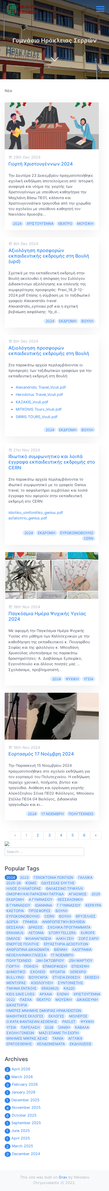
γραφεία (30, 922)
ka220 (69, 988)
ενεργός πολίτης (22, 944)
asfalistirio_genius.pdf (27, 518)
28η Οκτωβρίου (50, 960)
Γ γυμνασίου (69, 905)
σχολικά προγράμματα (69, 927)
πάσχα (26, 999)
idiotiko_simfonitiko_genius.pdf (35, 512)
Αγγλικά (75, 1038)
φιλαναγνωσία (38, 938)
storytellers (62, 933)
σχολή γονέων (20, 1033)
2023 (24, 877)
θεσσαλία (15, 927)
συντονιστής (70, 983)
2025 (96, 894)
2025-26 (13, 883)
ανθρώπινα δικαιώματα (27, 949)
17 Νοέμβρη (52, 814)
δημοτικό (15, 972)
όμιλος (13, 938)
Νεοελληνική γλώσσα (26, 955)
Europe (88, 933)
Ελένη (63, 994)
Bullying (15, 977)
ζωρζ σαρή (88, 938)
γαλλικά (85, 877)
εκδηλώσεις (81, 1044)
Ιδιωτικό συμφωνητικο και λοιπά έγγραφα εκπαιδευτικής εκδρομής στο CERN (51, 461)
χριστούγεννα (40, 223)
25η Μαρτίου (80, 960)
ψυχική (72, 679)
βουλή (87, 321)
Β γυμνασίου (18, 905)
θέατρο (65, 223)
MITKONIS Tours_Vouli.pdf (39, 409)
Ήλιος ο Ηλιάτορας (23, 888)
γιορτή (12, 966)
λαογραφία (82, 949)
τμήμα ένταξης (21, 988)
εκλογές (56, 1016)
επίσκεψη (80, 966)
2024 (17, 223)
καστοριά (15, 911)
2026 (49, 1027)
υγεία (88, 679)
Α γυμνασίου (41, 899)
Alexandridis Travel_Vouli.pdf (41, 387)
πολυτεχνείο (81, 814)
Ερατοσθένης (19, 1044)
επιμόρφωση (55, 966)
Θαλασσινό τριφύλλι (64, 888)
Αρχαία (46, 994)
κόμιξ (31, 883)
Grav (63, 1177)
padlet (69, 1021)
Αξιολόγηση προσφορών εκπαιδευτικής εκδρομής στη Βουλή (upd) (48, 255)
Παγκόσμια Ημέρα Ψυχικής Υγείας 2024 (47, 616)
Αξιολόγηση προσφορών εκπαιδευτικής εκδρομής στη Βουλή (48, 350)
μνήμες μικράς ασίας (26, 1038)
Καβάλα (82, 1027)
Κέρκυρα (93, 905)
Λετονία (36, 933)
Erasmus (15, 933)
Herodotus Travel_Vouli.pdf (39, 394)
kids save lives (20, 994)
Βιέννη (60, 949)
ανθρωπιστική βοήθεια (63, 922)
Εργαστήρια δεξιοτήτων (66, 944)
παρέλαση (30, 1027)
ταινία (57, 1038)
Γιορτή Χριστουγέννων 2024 (40, 164)
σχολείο (37, 972)
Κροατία (57, 972)
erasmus (50, 988)
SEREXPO (78, 972)
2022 (10, 999)
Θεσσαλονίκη (70, 899)
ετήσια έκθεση (66, 977)
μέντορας (16, 983)
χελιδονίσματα (51, 1044)
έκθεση (92, 977)
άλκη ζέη (65, 938)
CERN (88, 538)
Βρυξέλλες (86, 916)
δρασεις (35, 927)
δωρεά (12, 922)
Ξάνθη (64, 1027)
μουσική (85, 223)
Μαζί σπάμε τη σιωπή (59, 1033)
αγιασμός (78, 894)
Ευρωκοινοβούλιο (76, 533)
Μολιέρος (78, 1016)
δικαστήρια (16, 1005)
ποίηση (31, 966)
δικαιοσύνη (87, 999)
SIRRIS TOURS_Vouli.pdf (37, 417)
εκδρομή (67, 321)
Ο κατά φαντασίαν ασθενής (31, 1021)
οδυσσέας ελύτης (58, 883)
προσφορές (40, 911)
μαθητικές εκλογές (25, 1016)
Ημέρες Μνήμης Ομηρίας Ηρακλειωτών (43, 1010)
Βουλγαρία (38, 977)
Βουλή (65, 916)
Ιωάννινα (43, 905)
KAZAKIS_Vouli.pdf (32, 402)
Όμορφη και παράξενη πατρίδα (35, 894)
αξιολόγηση (42, 983)
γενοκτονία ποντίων (53, 877)
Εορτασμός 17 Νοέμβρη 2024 (41, 754)
